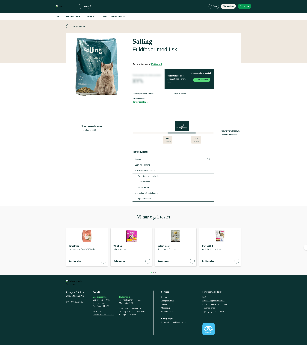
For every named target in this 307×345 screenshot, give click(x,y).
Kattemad (90, 16)
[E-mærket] (208, 329)
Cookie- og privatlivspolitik (213, 301)
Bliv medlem (228, 6)
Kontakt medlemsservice (103, 315)
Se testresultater (140, 102)
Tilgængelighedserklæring (213, 311)
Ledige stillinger (167, 301)
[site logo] (65, 6)
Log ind (208, 73)
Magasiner (165, 308)
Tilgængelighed (208, 308)
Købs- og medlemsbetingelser (215, 304)
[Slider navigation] (151, 272)
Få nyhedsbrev (167, 311)
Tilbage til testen (79, 26)
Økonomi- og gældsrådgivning (173, 322)
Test (57, 16)
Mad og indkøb (73, 16)
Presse (164, 304)
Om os (164, 297)
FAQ (204, 297)
